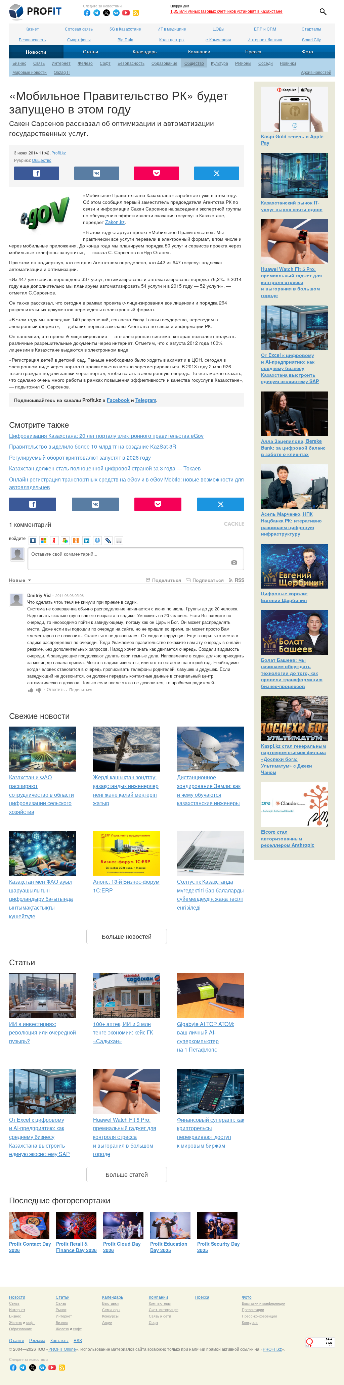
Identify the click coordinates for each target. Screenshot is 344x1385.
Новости (36, 51)
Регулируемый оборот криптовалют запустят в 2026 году (80, 457)
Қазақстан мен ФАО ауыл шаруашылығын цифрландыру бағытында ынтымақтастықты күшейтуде (41, 899)
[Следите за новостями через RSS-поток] (136, 13)
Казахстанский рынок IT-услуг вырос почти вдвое (291, 206)
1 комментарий (30, 524)
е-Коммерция (218, 39)
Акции (107, 1322)
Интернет (61, 63)
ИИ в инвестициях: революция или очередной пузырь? (42, 1032)
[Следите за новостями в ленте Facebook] (87, 13)
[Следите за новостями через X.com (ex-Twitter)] (106, 13)
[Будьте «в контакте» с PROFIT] (116, 13)
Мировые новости (29, 72)
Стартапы (311, 29)
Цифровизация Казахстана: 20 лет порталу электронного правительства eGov (106, 436)
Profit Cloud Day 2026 (122, 1247)
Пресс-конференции (259, 1316)
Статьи (90, 51)
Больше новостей (127, 936)
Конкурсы (110, 1316)
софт (30, 1322)
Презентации (253, 1309)
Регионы (243, 63)
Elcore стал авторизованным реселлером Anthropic (287, 838)
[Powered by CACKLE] (234, 524)
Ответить (57, 689)
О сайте (16, 1340)
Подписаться (207, 579)
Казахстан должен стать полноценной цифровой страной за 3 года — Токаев (105, 468)
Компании (199, 51)
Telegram (145, 400)
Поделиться (166, 579)
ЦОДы (218, 29)
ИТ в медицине (172, 29)
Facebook (118, 400)
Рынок (61, 1309)
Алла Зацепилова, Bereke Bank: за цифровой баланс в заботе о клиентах (293, 447)
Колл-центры (171, 39)
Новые (18, 579)
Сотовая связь (79, 29)
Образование (164, 63)
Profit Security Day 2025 (218, 1247)
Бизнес (19, 63)
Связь (39, 63)
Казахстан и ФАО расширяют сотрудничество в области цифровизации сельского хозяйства (41, 794)
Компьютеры (160, 1303)
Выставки (110, 1303)
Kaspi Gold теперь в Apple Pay (292, 139)
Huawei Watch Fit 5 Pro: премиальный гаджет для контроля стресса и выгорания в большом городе (124, 1137)
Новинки (288, 63)
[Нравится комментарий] (30, 689)
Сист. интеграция (163, 1309)
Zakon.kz (115, 222)
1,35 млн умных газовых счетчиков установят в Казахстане (226, 11)
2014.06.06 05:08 (69, 595)
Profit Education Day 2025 (168, 1247)
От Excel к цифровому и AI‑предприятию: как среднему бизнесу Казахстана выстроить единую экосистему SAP (39, 1137)
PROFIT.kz (272, 1349)
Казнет (32, 29)
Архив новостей (316, 72)
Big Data (125, 39)
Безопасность (32, 39)
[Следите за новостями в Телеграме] (97, 13)
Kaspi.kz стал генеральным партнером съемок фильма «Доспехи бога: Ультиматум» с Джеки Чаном (293, 758)
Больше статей (126, 1174)
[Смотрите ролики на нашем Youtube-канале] (126, 13)
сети (167, 1316)
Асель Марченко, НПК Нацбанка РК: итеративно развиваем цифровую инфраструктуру (291, 523)
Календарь (145, 51)
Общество (194, 63)
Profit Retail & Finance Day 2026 (76, 1247)
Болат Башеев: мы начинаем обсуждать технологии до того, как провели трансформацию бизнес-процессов (291, 672)
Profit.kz (58, 152)
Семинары (111, 1309)
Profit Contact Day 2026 (30, 1247)
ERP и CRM (265, 29)
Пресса (253, 51)
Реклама (37, 1340)
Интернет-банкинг (265, 39)
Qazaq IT (62, 72)
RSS (238, 579)
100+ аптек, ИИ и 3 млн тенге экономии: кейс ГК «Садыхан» (123, 1032)
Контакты (59, 1340)
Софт (105, 63)
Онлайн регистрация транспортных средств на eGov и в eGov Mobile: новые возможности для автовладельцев (126, 483)
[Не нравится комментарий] (38, 689)
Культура (219, 63)
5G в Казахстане (125, 29)
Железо (85, 63)
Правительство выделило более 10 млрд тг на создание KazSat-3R (92, 446)
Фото (307, 51)
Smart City (311, 39)
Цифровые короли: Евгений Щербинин (284, 596)
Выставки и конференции (263, 1303)
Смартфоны (79, 39)
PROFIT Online (62, 1349)
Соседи (265, 63)
